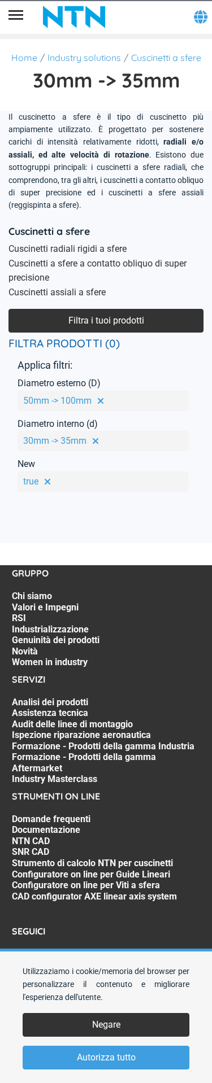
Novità (25, 651)
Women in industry (50, 662)
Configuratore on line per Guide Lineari (91, 874)
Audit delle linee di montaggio (72, 724)
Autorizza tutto (106, 1057)
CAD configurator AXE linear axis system (94, 896)
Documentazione (46, 829)
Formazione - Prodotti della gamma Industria (103, 746)
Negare (106, 1024)
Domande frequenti (51, 819)
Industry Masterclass (54, 779)
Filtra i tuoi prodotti (106, 320)
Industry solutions (84, 57)
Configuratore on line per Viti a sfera (86, 885)
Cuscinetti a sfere (166, 57)
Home (24, 57)
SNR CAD (30, 851)
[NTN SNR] (74, 17)
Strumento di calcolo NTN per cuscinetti (92, 863)
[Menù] (16, 17)
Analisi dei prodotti (50, 702)
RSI (19, 618)
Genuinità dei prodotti (55, 640)
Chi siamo (32, 596)
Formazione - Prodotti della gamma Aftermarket (84, 763)
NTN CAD (31, 841)
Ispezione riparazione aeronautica (81, 735)
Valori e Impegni (45, 607)
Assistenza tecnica (50, 713)
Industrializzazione (50, 629)
